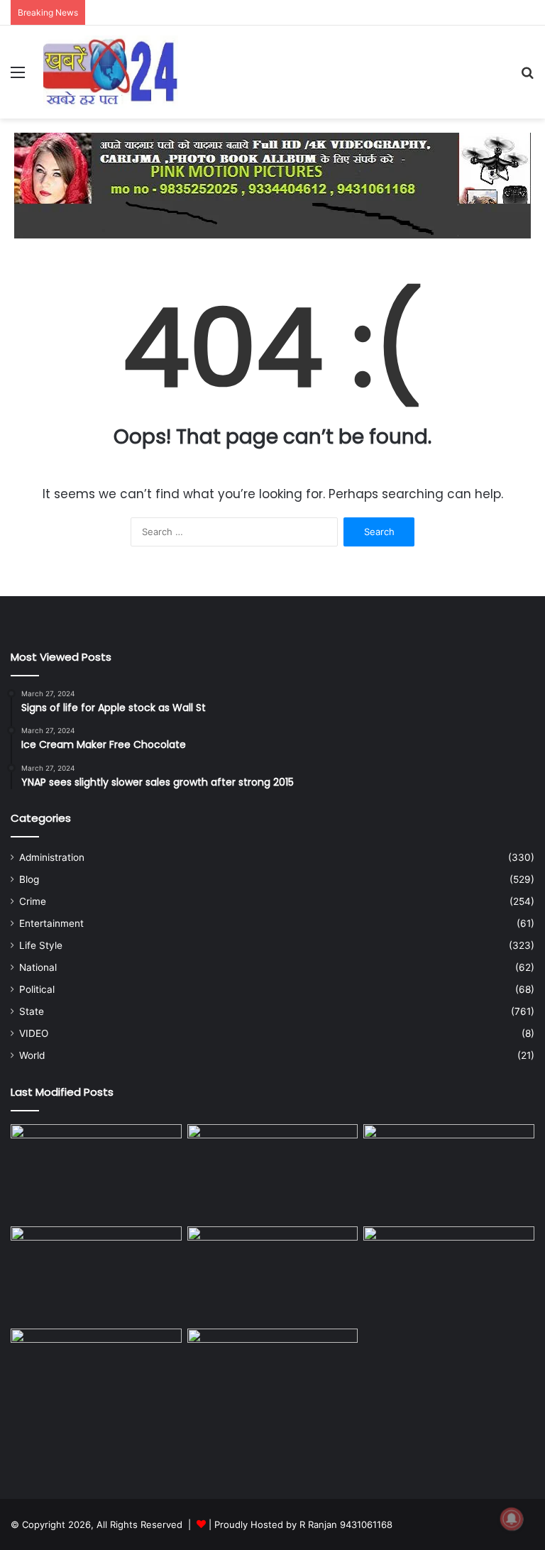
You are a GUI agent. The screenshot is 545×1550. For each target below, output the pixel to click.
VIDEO (33, 1033)
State (31, 1011)
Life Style (40, 945)
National (38, 967)
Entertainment (51, 923)
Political (37, 989)
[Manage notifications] (511, 1518)
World (32, 1055)
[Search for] (527, 77)
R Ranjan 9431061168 (345, 1524)
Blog (29, 879)
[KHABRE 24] (110, 72)
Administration (51, 857)
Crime (32, 901)
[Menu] (18, 77)
